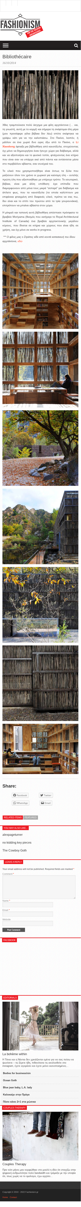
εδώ (20, 241)
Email (6, 910)
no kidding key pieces (16, 842)
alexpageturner (12, 834)
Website (6, 919)
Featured (31, 817)
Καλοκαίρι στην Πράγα (16, 1094)
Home (5, 1197)
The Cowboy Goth (14, 850)
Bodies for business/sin (17, 1073)
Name (6, 900)
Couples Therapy (14, 1164)
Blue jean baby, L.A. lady (17, 1087)
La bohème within (14, 1054)
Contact (13, 1197)
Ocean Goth (10, 1080)
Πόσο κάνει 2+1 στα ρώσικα (19, 1101)
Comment (8, 874)
